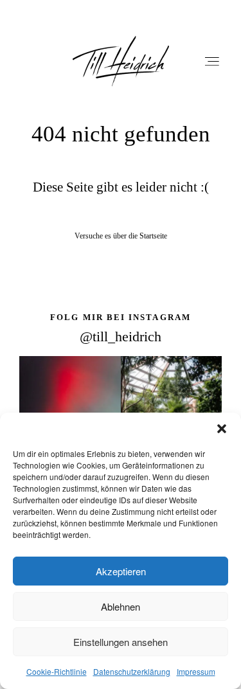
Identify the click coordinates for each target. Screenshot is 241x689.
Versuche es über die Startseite (121, 235)
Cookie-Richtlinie (56, 671)
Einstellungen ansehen (120, 642)
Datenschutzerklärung (131, 671)
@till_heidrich (120, 336)
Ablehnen (120, 606)
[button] (221, 428)
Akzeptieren (121, 571)
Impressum (196, 671)
